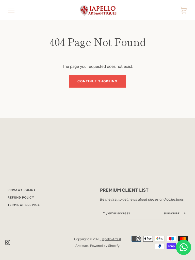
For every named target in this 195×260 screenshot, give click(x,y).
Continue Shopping (97, 81)
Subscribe (172, 213)
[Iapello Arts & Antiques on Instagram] (7, 242)
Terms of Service (24, 205)
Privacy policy (22, 190)
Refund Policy (21, 197)
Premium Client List (124, 190)
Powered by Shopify (105, 246)
